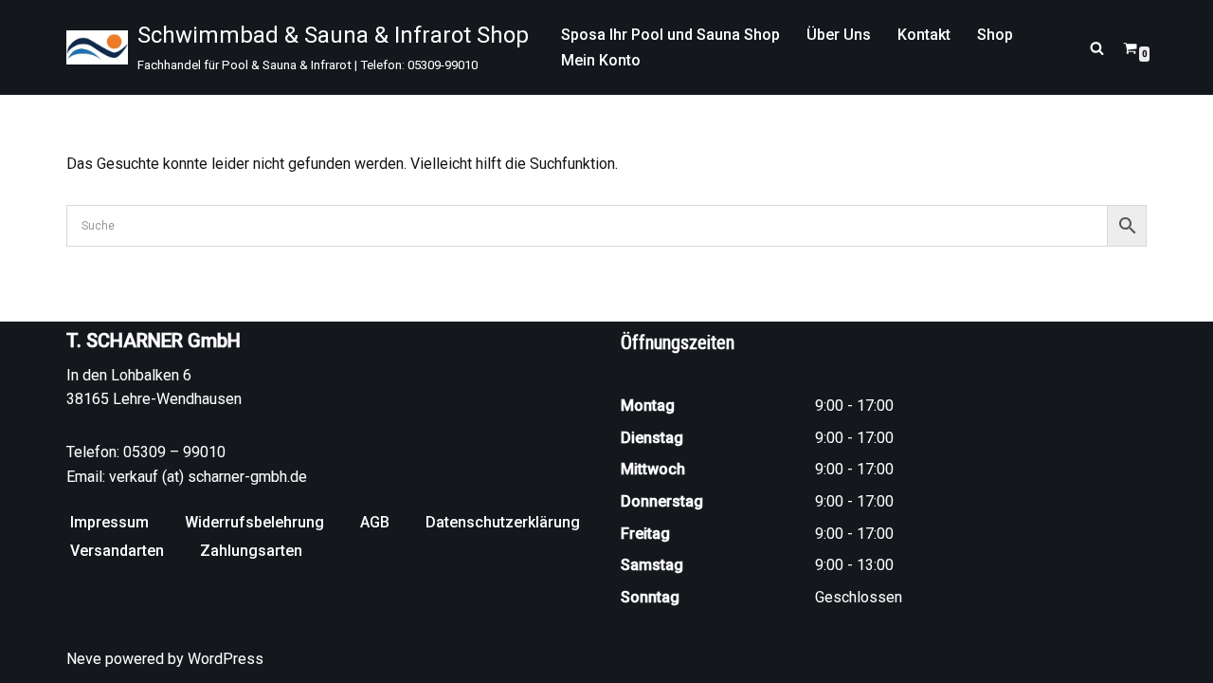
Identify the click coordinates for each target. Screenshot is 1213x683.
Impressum (109, 522)
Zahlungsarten (251, 551)
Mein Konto (601, 60)
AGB (374, 522)
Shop (995, 35)
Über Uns (838, 35)
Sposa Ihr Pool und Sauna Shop (670, 35)
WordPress (225, 659)
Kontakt (923, 35)
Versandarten (117, 551)
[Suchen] (1097, 48)
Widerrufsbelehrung (254, 522)
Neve (83, 659)
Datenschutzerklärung (502, 522)
